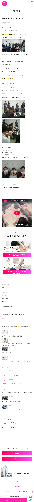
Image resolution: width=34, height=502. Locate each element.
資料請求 (7, 500)
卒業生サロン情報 (7, 314)
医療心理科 (4, 290)
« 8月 (2, 430)
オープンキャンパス (20, 500)
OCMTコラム (22, 314)
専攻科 (3, 304)
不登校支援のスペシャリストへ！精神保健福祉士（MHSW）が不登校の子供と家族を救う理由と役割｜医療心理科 (17, 335)
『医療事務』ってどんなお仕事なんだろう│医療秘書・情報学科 (16, 361)
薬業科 (3, 287)
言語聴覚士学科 (5, 292)
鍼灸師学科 (9, 22)
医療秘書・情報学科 (5, 284)
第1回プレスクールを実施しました (9, 352)
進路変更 (15, 314)
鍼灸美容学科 (4, 22)
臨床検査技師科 (5, 298)
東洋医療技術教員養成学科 (7, 306)
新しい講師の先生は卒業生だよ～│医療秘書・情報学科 (15, 326)
